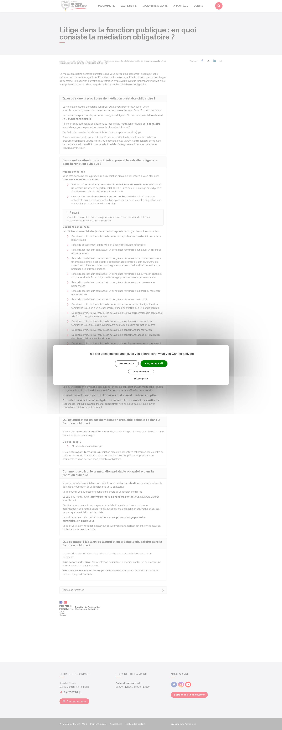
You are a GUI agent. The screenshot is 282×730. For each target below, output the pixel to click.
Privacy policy (141, 378)
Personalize (126, 363)
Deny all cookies (141, 371)
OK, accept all (154, 363)
